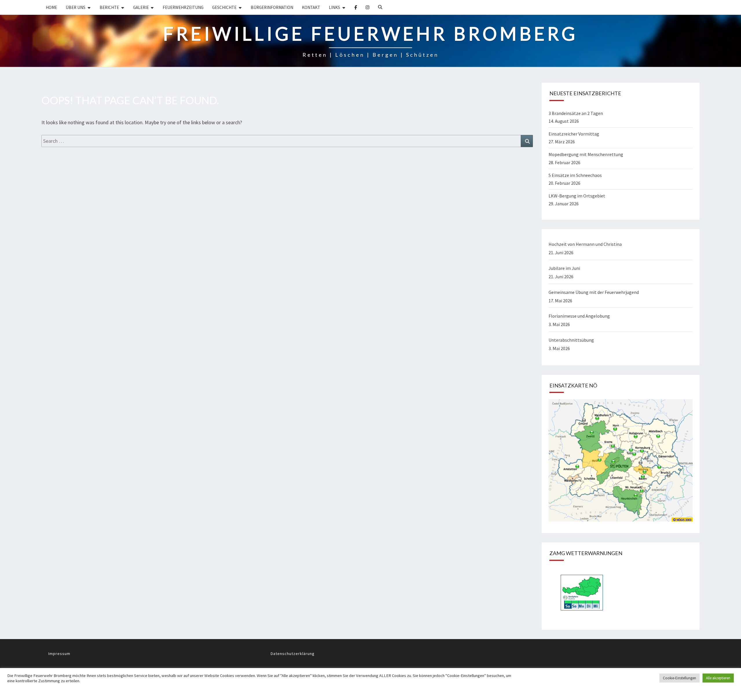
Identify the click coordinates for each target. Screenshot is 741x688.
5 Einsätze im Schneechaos (575, 175)
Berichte (109, 7)
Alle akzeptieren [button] (718, 678)
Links (334, 7)
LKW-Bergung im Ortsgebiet (577, 196)
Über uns (75, 7)
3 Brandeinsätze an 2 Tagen (576, 113)
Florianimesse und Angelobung (579, 316)
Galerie (141, 7)
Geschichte (224, 7)
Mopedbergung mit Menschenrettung (586, 154)
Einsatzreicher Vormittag (574, 134)
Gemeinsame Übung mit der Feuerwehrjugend (594, 292)
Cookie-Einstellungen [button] (679, 678)
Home (51, 7)
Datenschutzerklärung (293, 653)
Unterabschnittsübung (571, 340)
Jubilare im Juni (564, 268)
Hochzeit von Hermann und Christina (585, 244)
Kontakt (311, 7)
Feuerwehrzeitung (183, 7)
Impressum (59, 653)
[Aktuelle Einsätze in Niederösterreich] (621, 462)
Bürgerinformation (272, 7)
